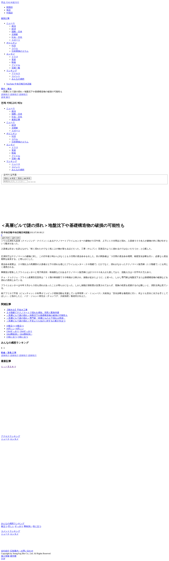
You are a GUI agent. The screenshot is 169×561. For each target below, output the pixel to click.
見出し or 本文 (9, 178)
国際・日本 (17, 32)
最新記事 (5, 18)
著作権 (13, 556)
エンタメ (10, 54)
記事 (8, 352)
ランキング (11, 70)
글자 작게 (6, 238)
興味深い (28, 526)
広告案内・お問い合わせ (21, 551)
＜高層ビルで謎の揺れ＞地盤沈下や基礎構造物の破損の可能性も (37, 315)
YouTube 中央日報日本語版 (18, 84)
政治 (14, 26)
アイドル (16, 65)
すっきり (19, 526)
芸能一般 (16, 68)
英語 (8, 10)
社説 (14, 45)
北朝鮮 (15, 34)
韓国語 (9, 7)
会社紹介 (5, 551)
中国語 (9, 13)
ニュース (10, 23)
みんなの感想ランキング (12, 523)
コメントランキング (10, 531)
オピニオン (11, 43)
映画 (14, 62)
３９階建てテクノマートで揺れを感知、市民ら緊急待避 (32, 312)
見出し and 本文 (24, 178)
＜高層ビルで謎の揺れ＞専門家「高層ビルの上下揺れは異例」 (35, 318)
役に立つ (37, 526)
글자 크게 (16, 238)
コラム (15, 48)
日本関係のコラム (20, 51)
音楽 (14, 59)
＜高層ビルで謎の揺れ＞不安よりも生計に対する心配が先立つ (35, 321)
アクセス (16, 73)
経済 (14, 29)
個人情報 (5, 556)
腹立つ (4, 526)
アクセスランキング (10, 436)
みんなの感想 (18, 79)
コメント (16, 76)
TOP (3, 559)
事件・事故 (6, 89)
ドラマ (15, 57)
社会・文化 (17, 37)
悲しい (11, 526)
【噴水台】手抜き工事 (16, 310)
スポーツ (16, 40)
